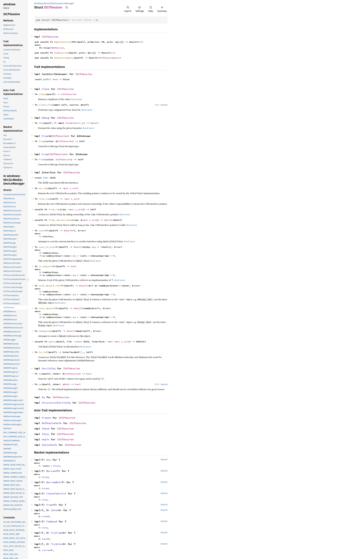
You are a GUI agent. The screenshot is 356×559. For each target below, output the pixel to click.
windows (38, 3)
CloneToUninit (56, 493)
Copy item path (66, 7)
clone (42, 94)
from (41, 141)
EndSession (61, 52)
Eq (43, 397)
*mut (66, 188)
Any (94, 247)
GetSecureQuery (64, 57)
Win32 (47, 3)
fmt (41, 123)
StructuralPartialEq (56, 402)
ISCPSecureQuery (109, 57)
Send (46, 428)
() (140, 41)
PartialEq (48, 368)
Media (54, 3)
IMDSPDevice (56, 48)
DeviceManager (66, 3)
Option (108, 220)
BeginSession (62, 41)
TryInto (56, 544)
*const (78, 341)
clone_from (46, 104)
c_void (74, 188)
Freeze (46, 417)
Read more (76, 99)
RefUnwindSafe (52, 423)
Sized (57, 466)
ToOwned (51, 521)
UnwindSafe (49, 444)
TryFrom (56, 532)
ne (40, 384)
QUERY (46, 79)
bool (55, 79)
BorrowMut (53, 482)
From (45, 136)
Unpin (45, 439)
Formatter (71, 123)
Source (164, 105)
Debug (45, 117)
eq (40, 373)
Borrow (50, 471)
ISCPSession (50, 36)
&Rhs (65, 384)
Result (94, 123)
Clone (45, 89)
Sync (46, 434)
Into (54, 510)
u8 (119, 41)
